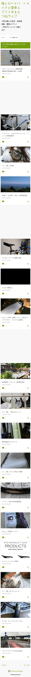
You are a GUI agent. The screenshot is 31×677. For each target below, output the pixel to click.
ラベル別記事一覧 (13, 37)
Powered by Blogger (16, 671)
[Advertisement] (15, 97)
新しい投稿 (26, 665)
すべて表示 (4, 46)
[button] (28, 77)
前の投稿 (4, 665)
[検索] (24, 3)
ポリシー (3, 37)
